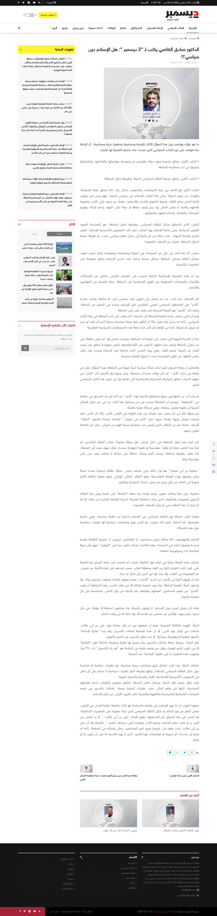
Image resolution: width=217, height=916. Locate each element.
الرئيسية (193, 28)
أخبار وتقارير (136, 28)
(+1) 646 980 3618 (186, 895)
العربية (50, 2)
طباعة (34, 233)
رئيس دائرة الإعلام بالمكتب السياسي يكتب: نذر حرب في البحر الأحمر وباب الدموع (39, 261)
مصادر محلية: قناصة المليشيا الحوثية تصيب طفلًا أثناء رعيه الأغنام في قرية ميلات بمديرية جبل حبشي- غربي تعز (46, 107)
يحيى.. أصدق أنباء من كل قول (120, 830)
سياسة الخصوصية (71, 911)
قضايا (123, 28)
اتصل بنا (88, 911)
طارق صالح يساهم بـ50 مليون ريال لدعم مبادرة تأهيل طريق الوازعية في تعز (37, 289)
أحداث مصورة (95, 28)
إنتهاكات (111, 28)
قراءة (59, 233)
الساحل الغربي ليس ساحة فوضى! (184, 775)
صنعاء (143, 2)
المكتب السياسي (176, 28)
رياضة (70, 863)
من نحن (54, 911)
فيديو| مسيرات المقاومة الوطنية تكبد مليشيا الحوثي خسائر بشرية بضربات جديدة (38, 275)
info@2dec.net (188, 890)
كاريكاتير (70, 873)
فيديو (65, 28)
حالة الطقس (67, 883)
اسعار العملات (67, 888)
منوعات (69, 868)
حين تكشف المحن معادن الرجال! (181, 830)
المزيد (54, 28)
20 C (154, 2)
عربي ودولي (78, 28)
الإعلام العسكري (155, 28)
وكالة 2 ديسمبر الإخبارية (164, 911)
